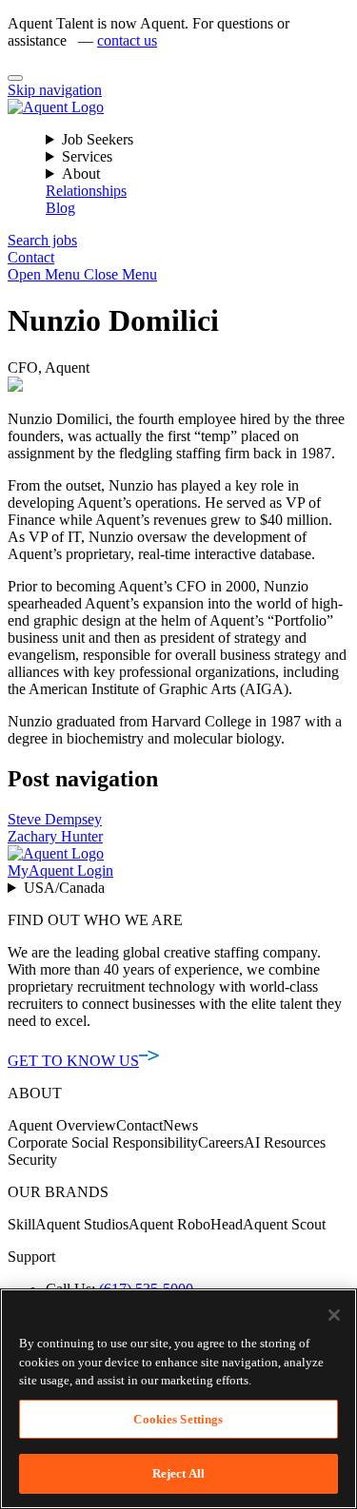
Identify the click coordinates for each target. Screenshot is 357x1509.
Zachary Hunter (55, 836)
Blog (60, 208)
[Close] (15, 78)
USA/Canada (64, 888)
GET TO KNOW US (73, 1061)
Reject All (178, 1473)
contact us (127, 40)
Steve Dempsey (55, 819)
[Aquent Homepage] (56, 107)
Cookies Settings (178, 1419)
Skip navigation (55, 90)
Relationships (86, 191)
